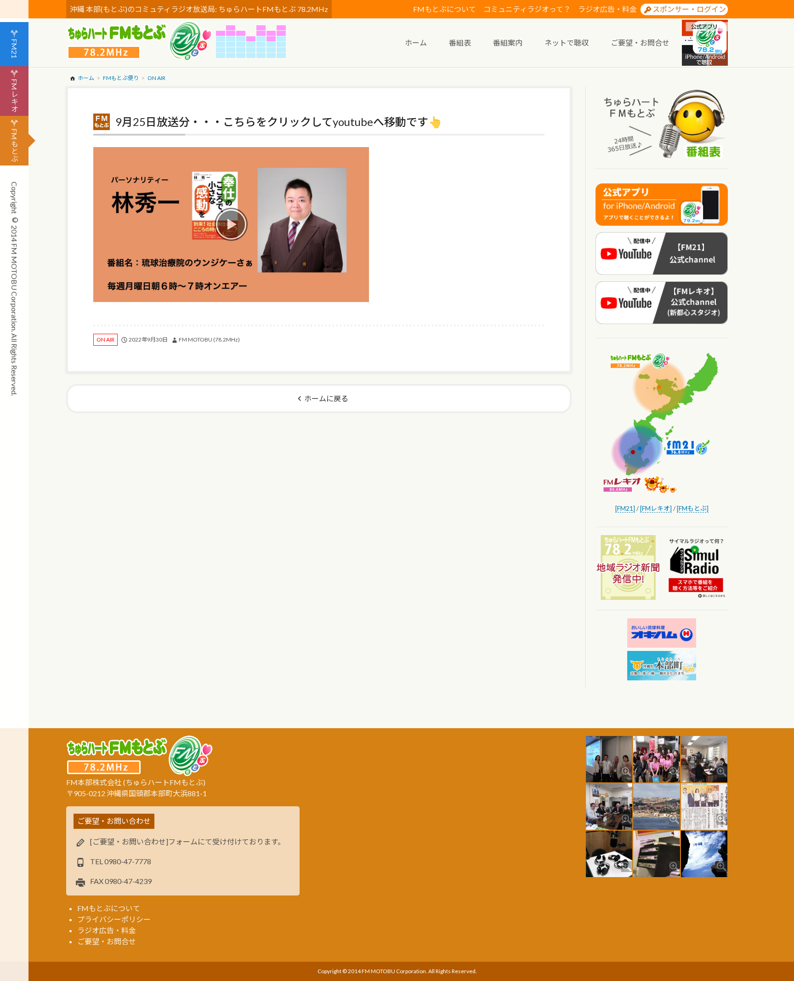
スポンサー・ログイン (689, 9)
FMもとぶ (14, 145)
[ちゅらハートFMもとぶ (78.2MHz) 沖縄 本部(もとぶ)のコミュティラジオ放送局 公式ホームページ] (141, 41)
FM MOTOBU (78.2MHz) (209, 339)
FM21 (14, 48)
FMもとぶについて (444, 9)
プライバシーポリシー (114, 919)
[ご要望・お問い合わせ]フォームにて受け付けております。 (187, 841)
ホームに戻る (326, 398)
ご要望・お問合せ (106, 941)
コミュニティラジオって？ (527, 9)
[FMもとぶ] (693, 508)
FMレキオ (14, 95)
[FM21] (625, 508)
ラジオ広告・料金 (607, 9)
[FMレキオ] (656, 508)
